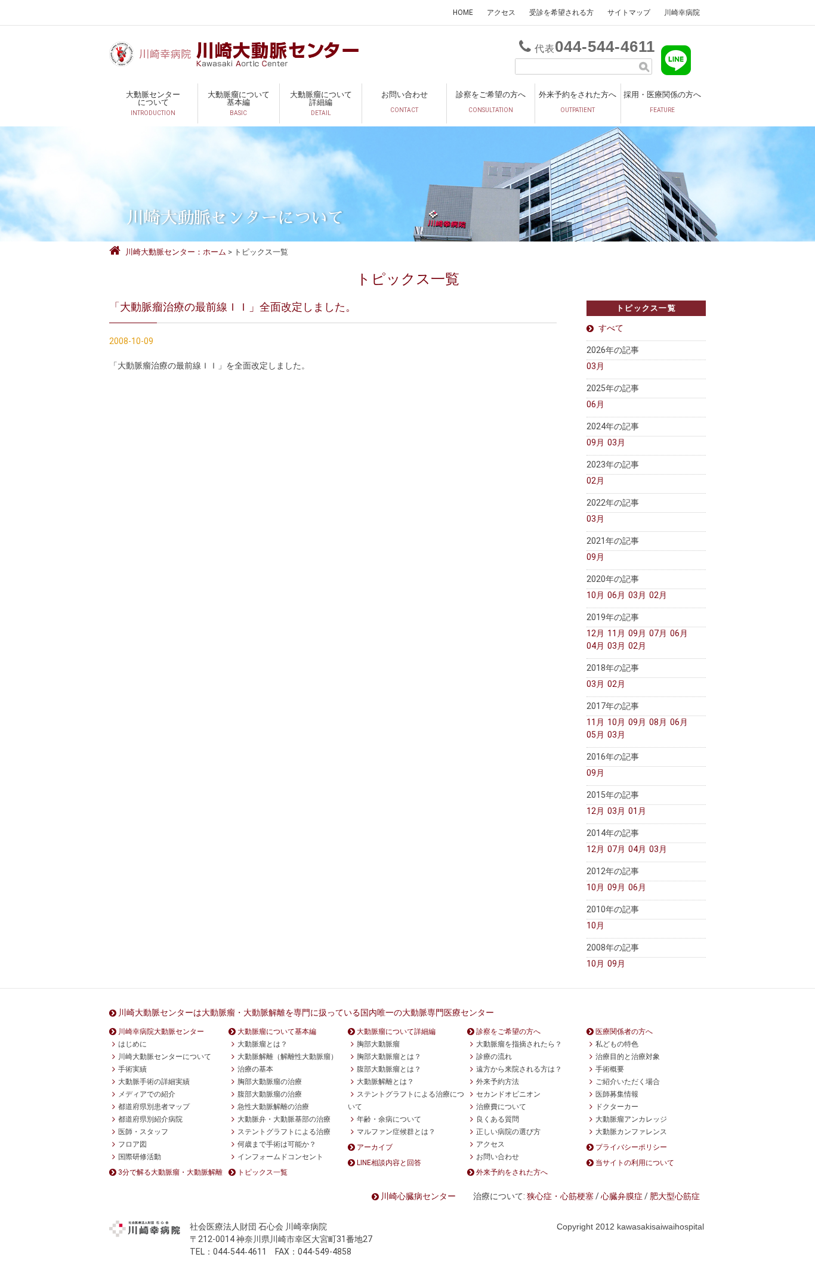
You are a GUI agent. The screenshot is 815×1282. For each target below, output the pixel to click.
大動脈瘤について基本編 (239, 103)
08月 (658, 722)
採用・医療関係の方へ (662, 101)
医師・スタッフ (143, 1132)
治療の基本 (255, 1069)
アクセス (501, 12)
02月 (595, 480)
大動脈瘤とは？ (262, 1044)
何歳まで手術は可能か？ (276, 1144)
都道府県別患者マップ (154, 1107)
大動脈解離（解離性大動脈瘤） (287, 1056)
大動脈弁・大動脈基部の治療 (284, 1119)
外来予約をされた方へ (577, 101)
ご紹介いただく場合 (627, 1081)
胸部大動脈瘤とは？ (389, 1056)
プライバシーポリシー (631, 1147)
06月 (595, 404)
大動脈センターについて (153, 103)
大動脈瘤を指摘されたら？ (519, 1044)
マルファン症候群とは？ (396, 1132)
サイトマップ (628, 12)
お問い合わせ (404, 101)
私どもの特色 (616, 1044)
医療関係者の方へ (624, 1031)
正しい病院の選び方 (508, 1132)
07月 (658, 633)
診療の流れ (494, 1056)
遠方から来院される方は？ (519, 1069)
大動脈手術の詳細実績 (154, 1081)
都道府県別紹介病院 (150, 1119)
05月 (595, 734)
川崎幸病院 (682, 12)
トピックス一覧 (262, 1172)
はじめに (132, 1044)
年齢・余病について (389, 1119)
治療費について (501, 1107)
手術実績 (132, 1069)
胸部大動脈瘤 (378, 1044)
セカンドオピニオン (508, 1094)
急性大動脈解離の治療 (273, 1107)
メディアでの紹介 (146, 1094)
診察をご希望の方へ (491, 101)
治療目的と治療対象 (627, 1056)
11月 (616, 633)
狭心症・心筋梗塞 (560, 1196)
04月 (595, 646)
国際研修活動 (139, 1157)
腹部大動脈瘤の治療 (269, 1094)
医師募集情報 (616, 1094)
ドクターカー (616, 1107)
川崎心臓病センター (418, 1196)
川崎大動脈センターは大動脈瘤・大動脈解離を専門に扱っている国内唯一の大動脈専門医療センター (306, 1012)
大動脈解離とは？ (385, 1081)
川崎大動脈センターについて (164, 1056)
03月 (595, 366)
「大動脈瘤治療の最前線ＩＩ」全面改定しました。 (232, 307)
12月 (595, 633)
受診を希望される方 (561, 12)
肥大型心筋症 (675, 1196)
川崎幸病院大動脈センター (161, 1031)
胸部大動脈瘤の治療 (269, 1081)
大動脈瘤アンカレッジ (631, 1119)
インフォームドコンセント (280, 1157)
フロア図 (132, 1144)
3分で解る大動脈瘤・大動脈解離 (170, 1172)
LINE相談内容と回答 (389, 1163)
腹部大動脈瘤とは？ (389, 1069)
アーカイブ (375, 1147)
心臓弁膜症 (622, 1196)
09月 (595, 442)
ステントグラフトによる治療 (284, 1132)
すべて (610, 328)
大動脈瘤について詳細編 (321, 103)
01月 (637, 811)
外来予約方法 (497, 1081)
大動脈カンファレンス (631, 1132)
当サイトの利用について (634, 1163)
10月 (595, 595)
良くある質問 (497, 1119)
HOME (463, 12)
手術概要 (609, 1069)
